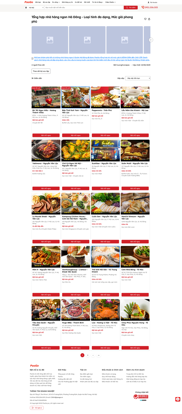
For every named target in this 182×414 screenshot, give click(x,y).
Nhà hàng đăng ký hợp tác (135, 379)
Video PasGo (109, 2)
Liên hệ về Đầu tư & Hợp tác (136, 382)
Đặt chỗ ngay (46, 135)
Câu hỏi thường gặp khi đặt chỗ (68, 383)
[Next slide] (151, 40)
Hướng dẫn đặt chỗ (65, 379)
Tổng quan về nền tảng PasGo (66, 375)
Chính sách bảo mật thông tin (112, 379)
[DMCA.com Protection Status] (139, 400)
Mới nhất (87, 2)
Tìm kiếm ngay (85, 376)
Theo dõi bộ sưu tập (41, 71)
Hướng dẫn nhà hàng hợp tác (136, 376)
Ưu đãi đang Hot (86, 379)
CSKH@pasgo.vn (56, 397)
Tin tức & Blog (97, 2)
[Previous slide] (31, 40)
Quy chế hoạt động (108, 376)
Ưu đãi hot (78, 2)
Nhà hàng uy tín (67, 2)
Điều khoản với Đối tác (110, 382)
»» (98, 355)
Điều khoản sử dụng (109, 374)
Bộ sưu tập (46, 2)
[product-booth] (105, 97)
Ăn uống (55, 2)
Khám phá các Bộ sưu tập (89, 382)
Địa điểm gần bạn (86, 374)
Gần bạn (38, 2)
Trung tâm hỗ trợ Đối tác (135, 374)
